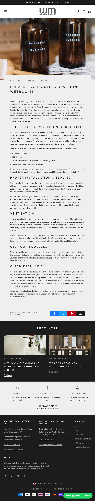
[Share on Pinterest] (72, 313)
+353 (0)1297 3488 (46, 440)
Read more (8, 375)
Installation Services (82, 447)
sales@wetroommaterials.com (15, 449)
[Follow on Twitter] (11, 476)
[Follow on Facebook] (5, 476)
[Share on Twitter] (63, 313)
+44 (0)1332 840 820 (12, 444)
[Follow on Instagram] (18, 476)
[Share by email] (80, 313)
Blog (76, 431)
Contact (77, 426)
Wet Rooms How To (37, 81)
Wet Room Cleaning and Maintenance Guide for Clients (22, 366)
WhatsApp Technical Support (78, 496)
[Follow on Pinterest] (24, 476)
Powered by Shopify (63, 489)
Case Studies (79, 435)
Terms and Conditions (82, 439)
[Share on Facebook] (54, 313)
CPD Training (79, 443)
